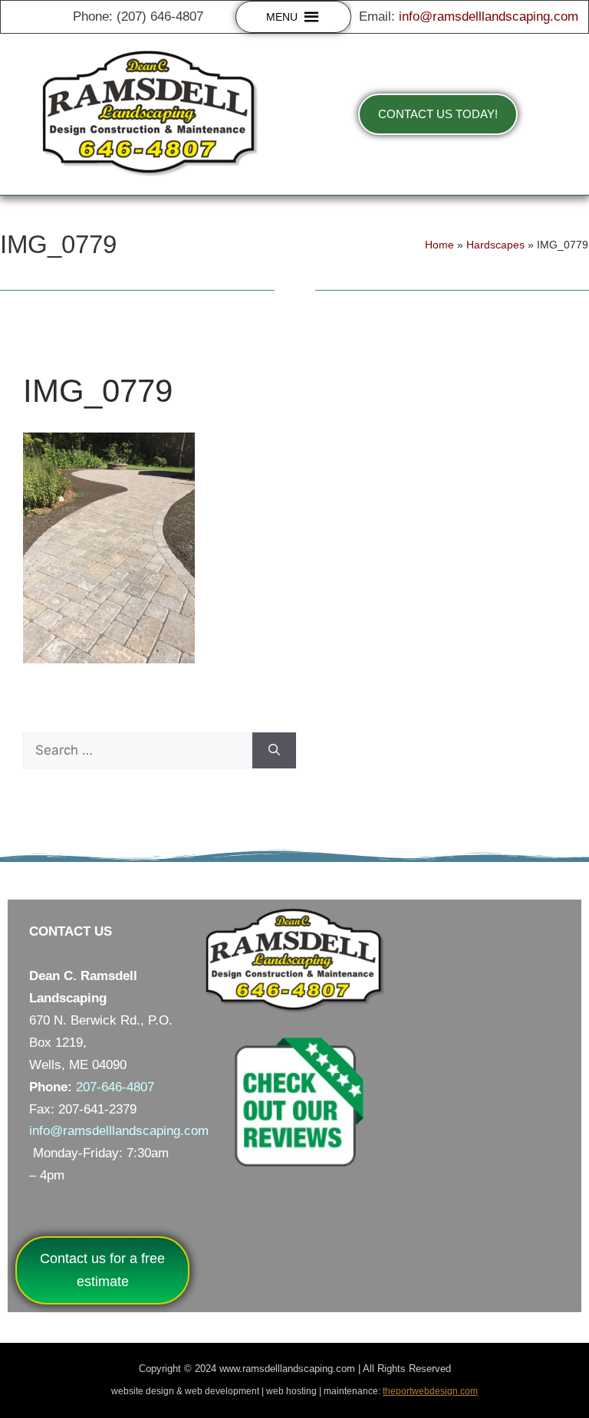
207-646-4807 (115, 1087)
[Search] (274, 750)
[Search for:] (137, 750)
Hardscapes (495, 245)
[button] (282, 17)
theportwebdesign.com (430, 1391)
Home (439, 245)
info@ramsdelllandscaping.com (488, 16)
